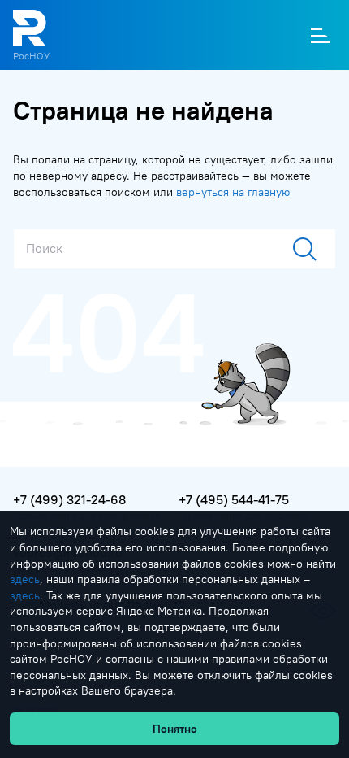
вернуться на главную (233, 192)
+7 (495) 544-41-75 (234, 499)
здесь (25, 579)
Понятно (175, 728)
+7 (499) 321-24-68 (69, 499)
